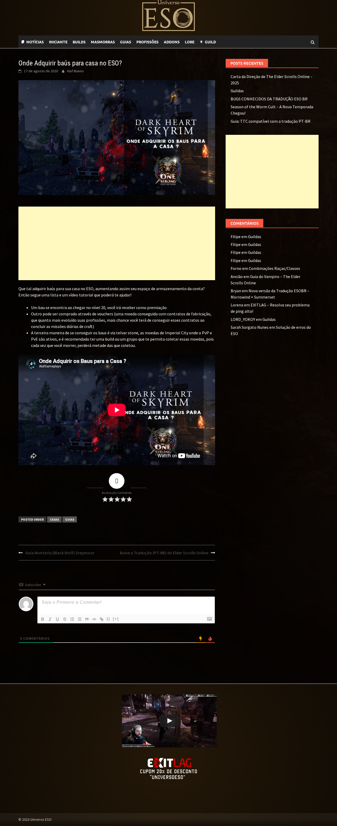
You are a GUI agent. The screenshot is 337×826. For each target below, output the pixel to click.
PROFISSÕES (147, 41)
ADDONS (172, 41)
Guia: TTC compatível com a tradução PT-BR (270, 121)
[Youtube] (231, 41)
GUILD (210, 41)
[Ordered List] (72, 619)
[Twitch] (226, 41)
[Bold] (42, 619)
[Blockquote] (87, 619)
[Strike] (64, 619)
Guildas (237, 90)
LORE (189, 41)
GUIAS (125, 41)
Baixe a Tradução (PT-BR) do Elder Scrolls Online (164, 552)
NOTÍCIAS (35, 41)
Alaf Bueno (75, 71)
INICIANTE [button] (58, 41)
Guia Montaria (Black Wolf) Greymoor (60, 552)
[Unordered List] (79, 619)
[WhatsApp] (221, 41)
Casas (54, 519)
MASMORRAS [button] (103, 41)
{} (108, 619)
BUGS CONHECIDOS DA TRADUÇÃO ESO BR (269, 98)
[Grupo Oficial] (237, 41)
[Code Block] (94, 619)
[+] (116, 619)
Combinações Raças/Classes (274, 268)
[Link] (101, 619)
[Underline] (57, 619)
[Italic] (50, 619)
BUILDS (79, 41)
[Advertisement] (116, 243)
